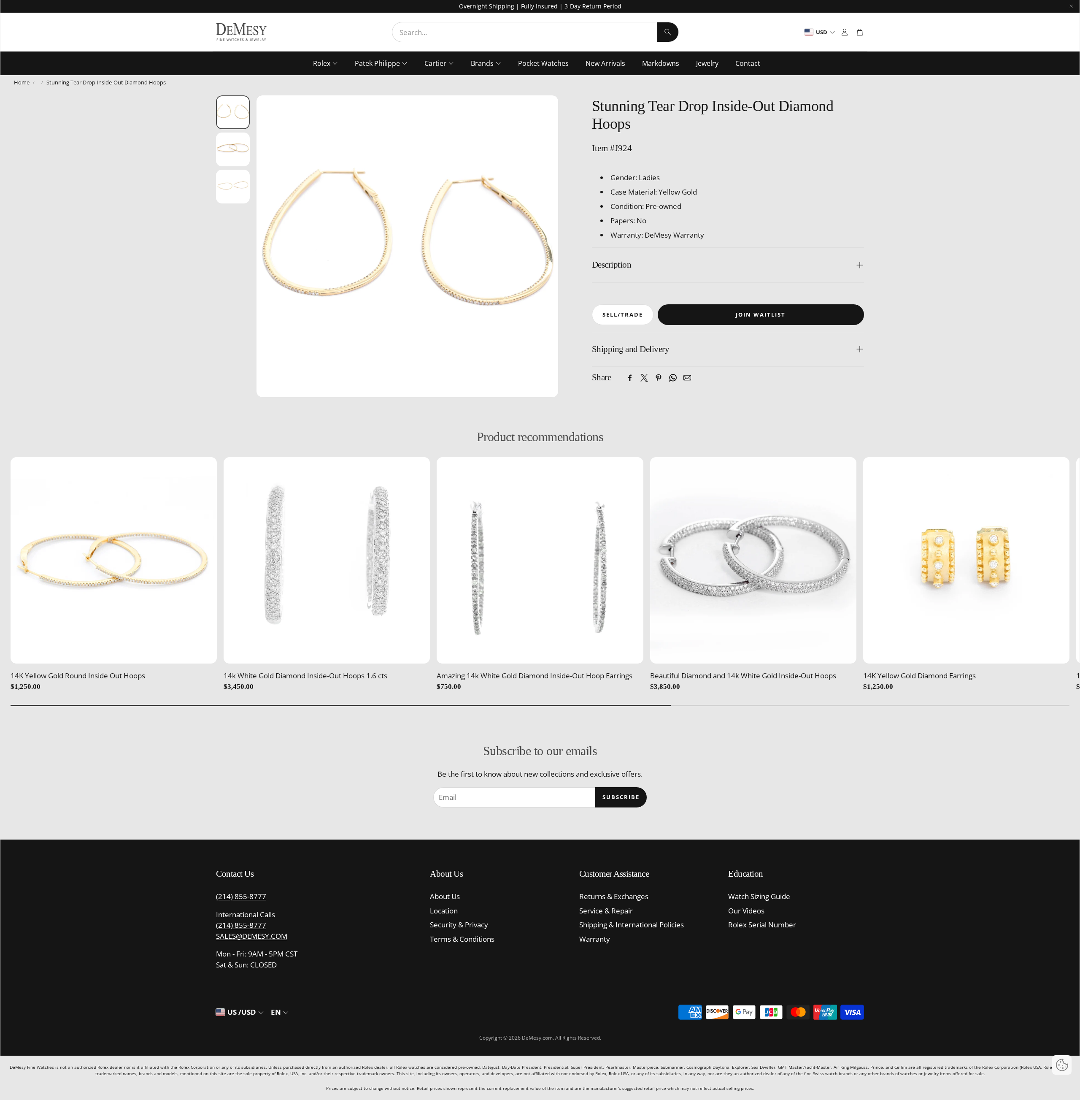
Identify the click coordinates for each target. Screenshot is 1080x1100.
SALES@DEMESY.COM (251, 936)
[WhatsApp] (673, 378)
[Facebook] (630, 378)
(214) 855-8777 (241, 896)
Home (22, 82)
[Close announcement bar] (1071, 6)
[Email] (687, 378)
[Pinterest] (658, 378)
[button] (535, 32)
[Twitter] (644, 378)
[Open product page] (114, 560)
